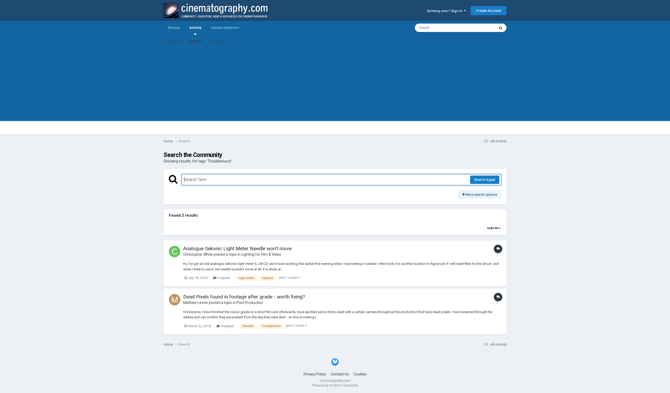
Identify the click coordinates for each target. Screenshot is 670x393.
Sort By (493, 228)
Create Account (488, 11)
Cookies (360, 374)
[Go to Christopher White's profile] (174, 251)
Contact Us (340, 374)
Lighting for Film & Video (261, 254)
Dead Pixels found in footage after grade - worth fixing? (244, 297)
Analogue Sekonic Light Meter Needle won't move (237, 248)
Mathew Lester (195, 303)
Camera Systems (224, 28)
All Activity (172, 41)
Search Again (484, 180)
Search (195, 41)
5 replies (223, 278)
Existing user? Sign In (445, 11)
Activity (195, 28)
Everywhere (479, 28)
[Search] (500, 28)
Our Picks (218, 41)
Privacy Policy (315, 374)
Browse (174, 28)
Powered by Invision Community (335, 385)
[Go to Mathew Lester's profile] (174, 299)
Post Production (250, 303)
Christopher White (198, 254)
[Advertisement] (335, 84)
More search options (481, 194)
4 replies (226, 326)
